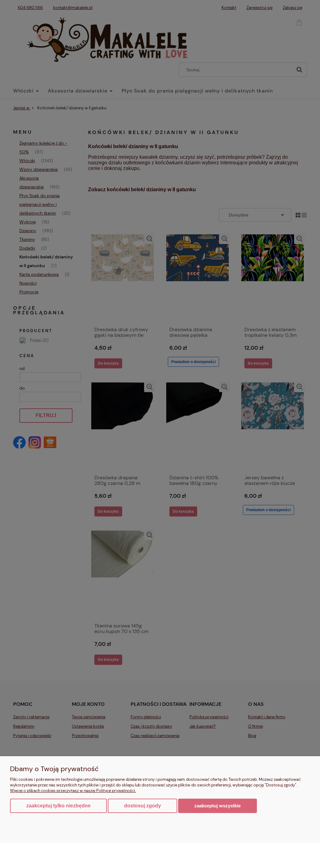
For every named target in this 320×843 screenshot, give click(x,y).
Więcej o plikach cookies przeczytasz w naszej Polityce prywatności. (73, 790)
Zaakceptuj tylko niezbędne (58, 805)
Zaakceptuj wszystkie (217, 805)
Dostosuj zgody (142, 805)
